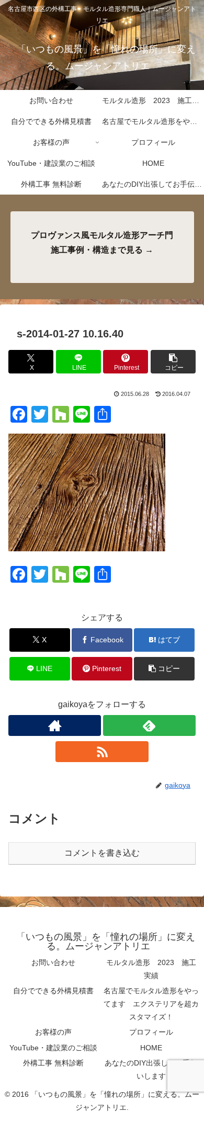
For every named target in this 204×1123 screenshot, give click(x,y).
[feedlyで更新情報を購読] (149, 725)
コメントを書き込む (102, 852)
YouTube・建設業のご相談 (53, 1047)
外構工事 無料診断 (53, 1063)
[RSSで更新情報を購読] (101, 751)
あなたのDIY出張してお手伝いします (151, 1069)
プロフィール (151, 1032)
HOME (151, 1047)
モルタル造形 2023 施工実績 (151, 969)
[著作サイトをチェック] (54, 725)
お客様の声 (53, 1032)
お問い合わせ (53, 962)
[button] (173, 361)
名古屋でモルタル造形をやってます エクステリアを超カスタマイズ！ (151, 1003)
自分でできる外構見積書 (53, 990)
